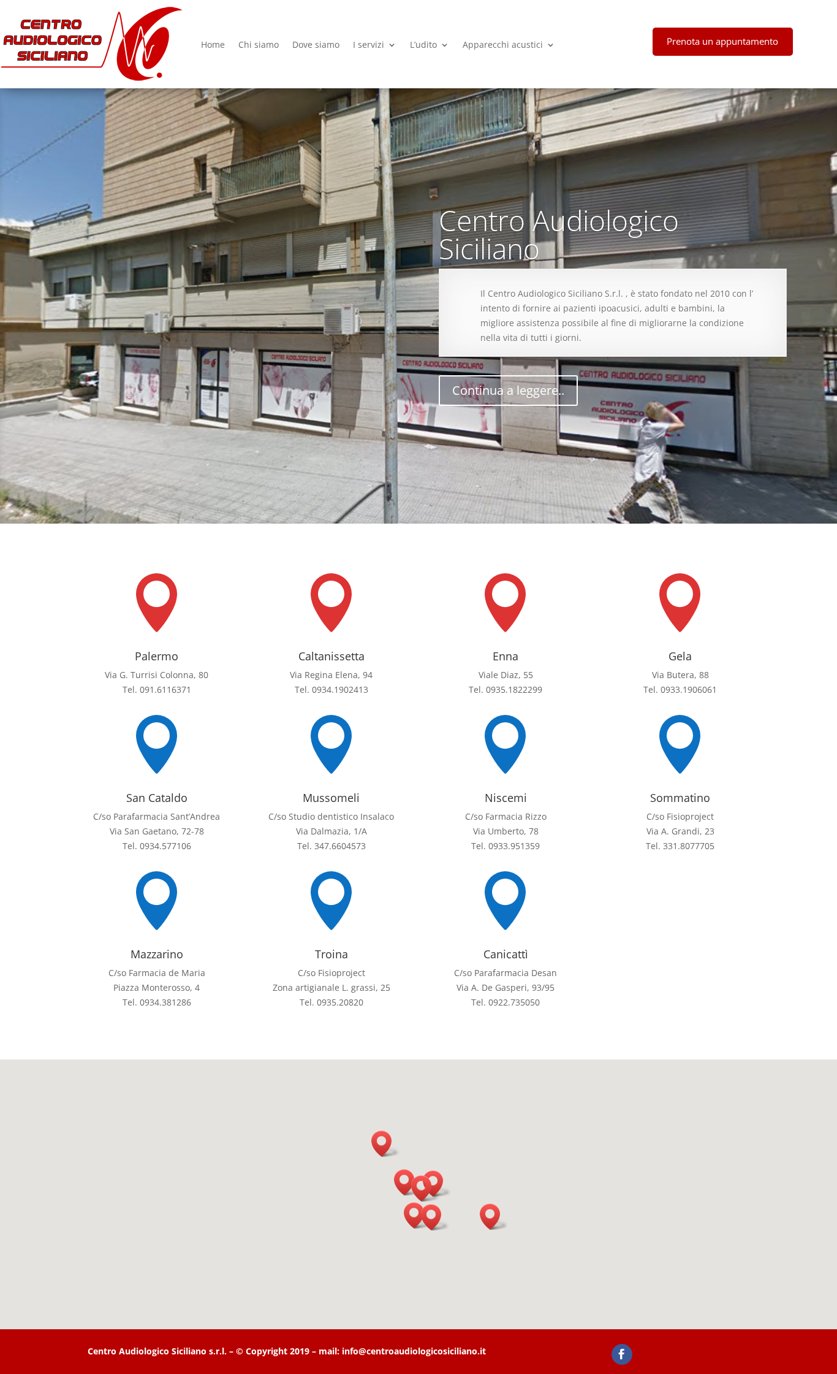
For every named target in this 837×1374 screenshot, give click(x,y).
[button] (425, 1188)
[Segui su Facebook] (622, 1354)
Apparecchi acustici (503, 44)
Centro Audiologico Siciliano (559, 234)
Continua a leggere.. (508, 390)
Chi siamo (258, 44)
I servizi (368, 44)
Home (213, 44)
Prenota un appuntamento (722, 41)
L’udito (423, 44)
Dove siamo (315, 44)
